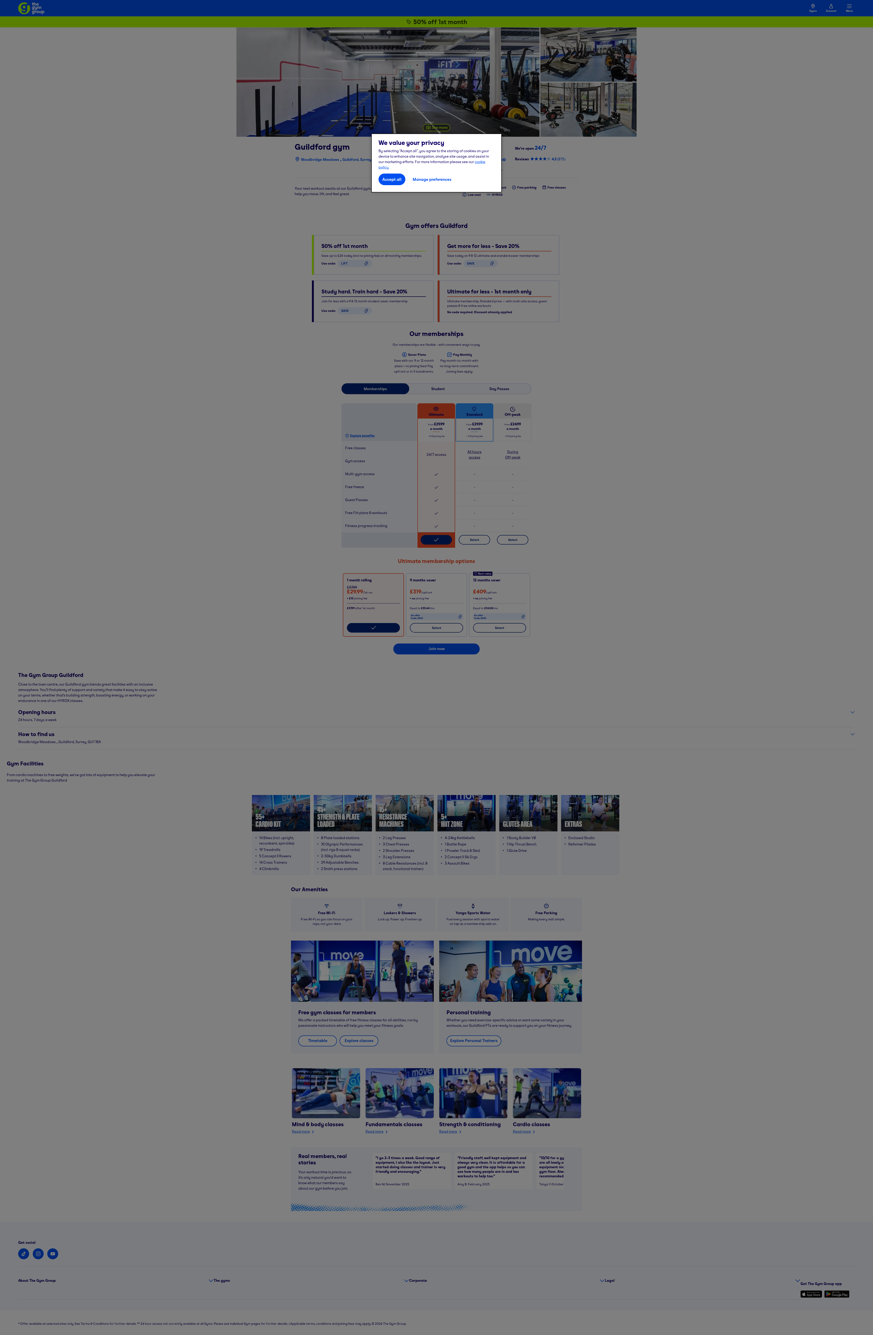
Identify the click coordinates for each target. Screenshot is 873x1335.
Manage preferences (432, 179)
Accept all (391, 179)
